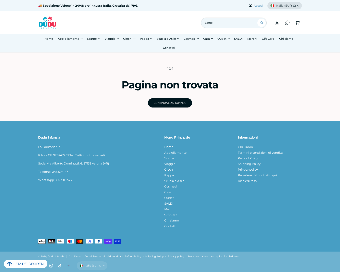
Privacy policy (248, 169)
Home (168, 147)
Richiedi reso (247, 181)
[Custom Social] (68, 265)
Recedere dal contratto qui (257, 175)
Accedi (258, 5)
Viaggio (110, 38)
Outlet (221, 38)
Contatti (170, 226)
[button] (297, 23)
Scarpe (92, 38)
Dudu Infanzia (56, 256)
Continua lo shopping (170, 102)
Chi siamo (171, 220)
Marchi (169, 209)
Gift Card (170, 215)
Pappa (144, 38)
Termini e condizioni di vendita (260, 152)
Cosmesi (190, 38)
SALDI (168, 203)
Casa (206, 38)
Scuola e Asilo (166, 38)
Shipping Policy (249, 164)
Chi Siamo (245, 147)
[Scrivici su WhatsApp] (287, 23)
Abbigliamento (68, 38)
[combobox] (234, 23)
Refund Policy (248, 158)
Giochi (127, 38)
